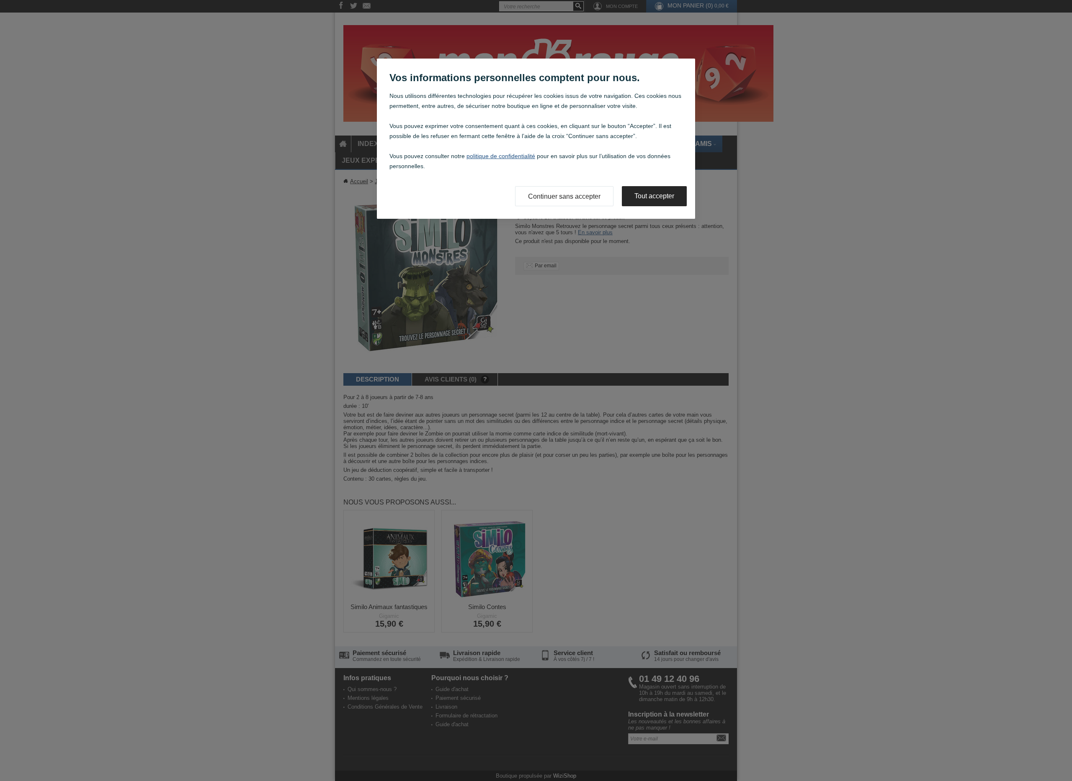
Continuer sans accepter (564, 196)
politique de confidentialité (500, 156)
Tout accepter (654, 196)
